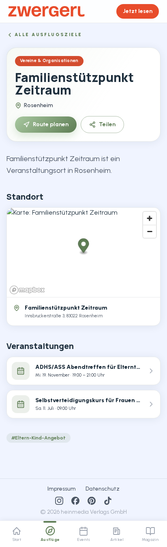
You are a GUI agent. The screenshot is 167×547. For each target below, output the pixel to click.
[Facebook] (75, 501)
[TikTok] (108, 501)
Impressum (61, 488)
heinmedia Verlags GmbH (94, 511)
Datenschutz (103, 488)
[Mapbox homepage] (27, 290)
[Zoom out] (149, 231)
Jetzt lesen (137, 11)
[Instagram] (59, 501)
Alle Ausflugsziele (48, 34)
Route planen (51, 124)
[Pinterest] (92, 501)
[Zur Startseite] (46, 11)
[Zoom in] (149, 218)
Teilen (107, 124)
